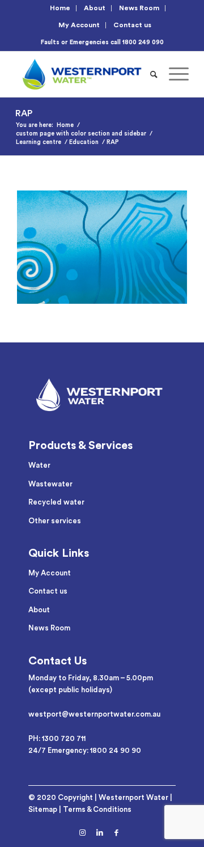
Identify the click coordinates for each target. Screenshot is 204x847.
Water (39, 465)
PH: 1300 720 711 (57, 738)
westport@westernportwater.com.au (94, 714)
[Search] (154, 74)
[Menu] (173, 74)
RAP (23, 113)
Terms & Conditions (97, 809)
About (94, 8)
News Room (139, 8)
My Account (79, 25)
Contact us (132, 25)
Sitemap (42, 809)
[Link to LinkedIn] (99, 832)
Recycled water (56, 502)
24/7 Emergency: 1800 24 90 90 (84, 750)
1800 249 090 (143, 42)
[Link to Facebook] (116, 832)
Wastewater (50, 484)
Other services (54, 520)
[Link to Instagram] (82, 832)
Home (60, 8)
